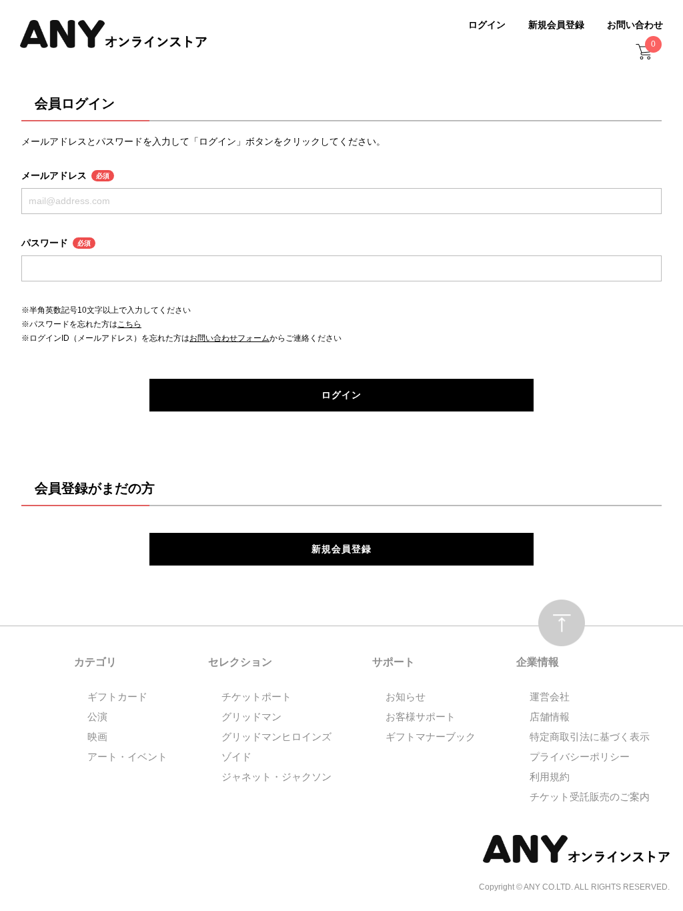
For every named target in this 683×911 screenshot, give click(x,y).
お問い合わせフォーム (229, 338)
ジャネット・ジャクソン (276, 776)
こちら (129, 324)
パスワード (56, 242)
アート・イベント (127, 756)
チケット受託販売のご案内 (590, 796)
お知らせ (406, 696)
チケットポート (256, 696)
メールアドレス (65, 175)
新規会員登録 (556, 24)
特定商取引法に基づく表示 (590, 736)
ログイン (487, 24)
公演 (97, 716)
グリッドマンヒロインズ (276, 736)
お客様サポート (421, 716)
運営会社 (550, 696)
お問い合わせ (635, 24)
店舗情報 (550, 716)
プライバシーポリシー (580, 756)
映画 (97, 736)
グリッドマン (251, 716)
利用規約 (550, 776)
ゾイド (236, 756)
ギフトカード (117, 696)
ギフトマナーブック (431, 736)
